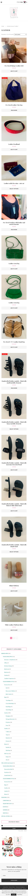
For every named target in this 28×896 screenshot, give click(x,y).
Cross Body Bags (10, 703)
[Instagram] (18, 2)
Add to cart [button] (14, 71)
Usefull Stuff (7, 775)
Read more (14, 110)
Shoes (5, 744)
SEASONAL (4, 797)
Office (5, 662)
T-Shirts (8, 731)
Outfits (6, 728)
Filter (14, 828)
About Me (5, 887)
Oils (7, 759)
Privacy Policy (12, 887)
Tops (7, 734)
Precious (8, 722)
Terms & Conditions (20, 887)
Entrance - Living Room (9, 659)
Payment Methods (18, 888)
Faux (7, 725)
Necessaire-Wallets (10, 691)
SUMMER (5, 810)
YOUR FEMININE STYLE (8, 681)
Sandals (7, 747)
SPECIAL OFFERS (5, 816)
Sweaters (8, 738)
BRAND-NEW (4, 653)
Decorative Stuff (8, 769)
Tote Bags (8, 700)
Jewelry (6, 712)
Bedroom (6, 672)
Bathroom (6, 669)
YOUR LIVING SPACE (8, 656)
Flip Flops (8, 750)
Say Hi (24, 888)
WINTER (5, 813)
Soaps (7, 756)
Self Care (6, 753)
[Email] (21, 2)
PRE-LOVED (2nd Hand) (7, 763)
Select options (14, 188)
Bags (5, 697)
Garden (6, 675)
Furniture (6, 772)
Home (2, 26)
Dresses (8, 741)
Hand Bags (8, 706)
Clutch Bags (8, 709)
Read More (19, 894)
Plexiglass (8, 716)
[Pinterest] (20, 2)
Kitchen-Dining (8, 666)
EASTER (5, 806)
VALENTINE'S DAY (7, 803)
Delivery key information (7, 888)
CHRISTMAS (6, 800)
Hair (7, 687)
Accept (13, 894)
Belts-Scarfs (9, 694)
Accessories (7, 684)
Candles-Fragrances (9, 678)
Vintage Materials (10, 719)
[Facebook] (17, 2)
